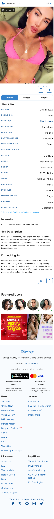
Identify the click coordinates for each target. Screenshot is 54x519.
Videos (44, 97)
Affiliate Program (9, 492)
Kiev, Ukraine (46, 121)
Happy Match (8, 474)
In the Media (7, 483)
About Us (6, 461)
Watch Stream (45, 514)
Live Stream (34, 401)
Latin (3, 441)
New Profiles (7, 410)
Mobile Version (31, 363)
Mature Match (8, 423)
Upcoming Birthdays (11, 450)
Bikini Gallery (7, 419)
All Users (5, 401)
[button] (25, 83)
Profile (9, 97)
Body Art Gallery (9, 428)
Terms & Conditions (38, 461)
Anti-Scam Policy (36, 470)
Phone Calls (34, 414)
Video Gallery (8, 414)
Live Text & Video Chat (39, 406)
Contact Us (7, 488)
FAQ (3, 465)
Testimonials (7, 470)
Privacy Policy (35, 465)
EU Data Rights (35, 482)
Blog (3, 479)
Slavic (4, 432)
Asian (4, 437)
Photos (26, 97)
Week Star (6, 446)
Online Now (7, 406)
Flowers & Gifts (36, 410)
